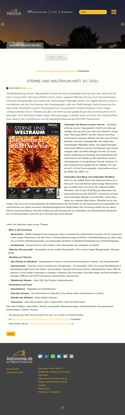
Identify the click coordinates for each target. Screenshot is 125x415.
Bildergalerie (67, 12)
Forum (54, 12)
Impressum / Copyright (49, 391)
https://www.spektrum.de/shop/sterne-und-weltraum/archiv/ (41, 319)
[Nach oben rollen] (119, 409)
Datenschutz (44, 388)
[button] (41, 356)
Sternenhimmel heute (37, 12)
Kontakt (42, 385)
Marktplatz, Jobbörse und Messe (54, 371)
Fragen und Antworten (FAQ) (52, 381)
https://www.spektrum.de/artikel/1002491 (50, 323)
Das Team (43, 375)
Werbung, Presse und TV (50, 368)
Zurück (11, 334)
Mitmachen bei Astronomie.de (53, 378)
